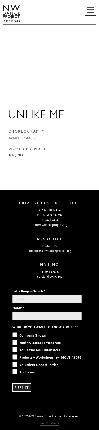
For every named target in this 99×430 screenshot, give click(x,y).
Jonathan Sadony (21, 137)
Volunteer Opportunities (38, 364)
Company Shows (32, 335)
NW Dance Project (41, 416)
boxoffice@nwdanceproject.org (49, 251)
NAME (18, 308)
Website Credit (49, 423)
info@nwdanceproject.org (49, 225)
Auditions (27, 372)
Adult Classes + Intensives (39, 350)
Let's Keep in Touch (28, 291)
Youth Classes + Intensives (40, 342)
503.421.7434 (49, 220)
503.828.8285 (49, 246)
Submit (22, 387)
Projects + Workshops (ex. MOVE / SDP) (50, 357)
